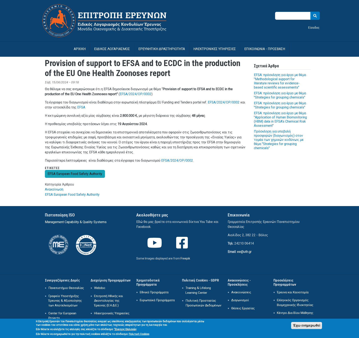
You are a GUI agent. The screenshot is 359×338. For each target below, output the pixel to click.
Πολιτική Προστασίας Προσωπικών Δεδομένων (203, 303)
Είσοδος (314, 27)
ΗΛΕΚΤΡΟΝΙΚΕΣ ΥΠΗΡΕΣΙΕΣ (214, 49)
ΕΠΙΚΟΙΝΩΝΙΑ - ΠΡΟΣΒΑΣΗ (264, 49)
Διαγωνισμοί (240, 300)
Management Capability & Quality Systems (76, 222)
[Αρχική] (109, 7)
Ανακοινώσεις (241, 292)
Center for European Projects (62, 315)
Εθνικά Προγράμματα (154, 292)
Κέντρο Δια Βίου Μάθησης (295, 313)
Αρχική (80, 49)
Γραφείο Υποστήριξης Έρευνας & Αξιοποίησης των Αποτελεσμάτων (65, 300)
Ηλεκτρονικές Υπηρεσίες (111, 313)
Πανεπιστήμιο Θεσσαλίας (66, 288)
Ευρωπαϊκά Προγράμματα (157, 300)
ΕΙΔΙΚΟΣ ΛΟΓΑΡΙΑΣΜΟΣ (112, 49)
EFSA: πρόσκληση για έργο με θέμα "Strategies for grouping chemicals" (280, 95)
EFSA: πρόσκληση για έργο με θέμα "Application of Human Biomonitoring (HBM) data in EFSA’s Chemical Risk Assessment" (280, 119)
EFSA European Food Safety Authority (75, 174)
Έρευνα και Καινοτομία (293, 292)
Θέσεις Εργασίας (243, 308)
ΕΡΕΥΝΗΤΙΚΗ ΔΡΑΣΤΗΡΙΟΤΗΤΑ (161, 49)
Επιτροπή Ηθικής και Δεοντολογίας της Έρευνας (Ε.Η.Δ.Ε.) (108, 300)
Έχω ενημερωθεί (306, 325)
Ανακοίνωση (54, 189)
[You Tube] (155, 246)
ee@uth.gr (244, 252)
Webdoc (99, 288)
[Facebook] (182, 246)
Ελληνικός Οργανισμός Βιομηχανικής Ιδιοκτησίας (295, 302)
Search (315, 16)
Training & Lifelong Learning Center (198, 290)
